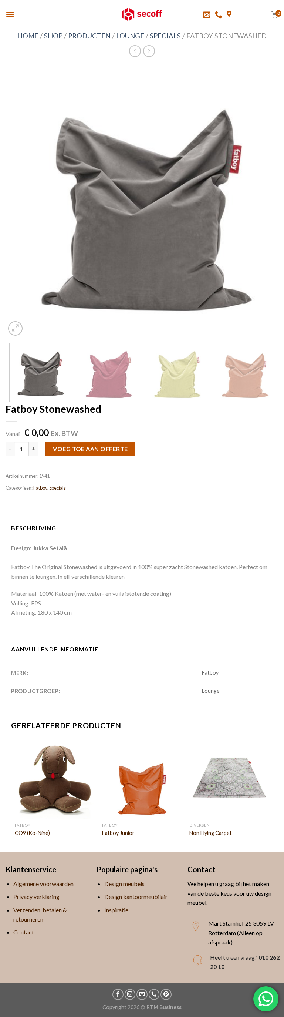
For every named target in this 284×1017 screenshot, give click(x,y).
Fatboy (40, 488)
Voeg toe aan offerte (90, 448)
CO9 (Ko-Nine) (32, 833)
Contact (23, 932)
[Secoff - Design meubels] (142, 14)
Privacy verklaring (36, 896)
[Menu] (10, 14)
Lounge (130, 36)
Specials (165, 36)
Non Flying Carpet (210, 833)
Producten (89, 36)
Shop (53, 36)
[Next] (263, 201)
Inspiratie (116, 909)
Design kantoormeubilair (136, 896)
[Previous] (20, 201)
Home (27, 36)
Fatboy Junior (118, 833)
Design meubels (124, 883)
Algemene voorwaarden (43, 883)
